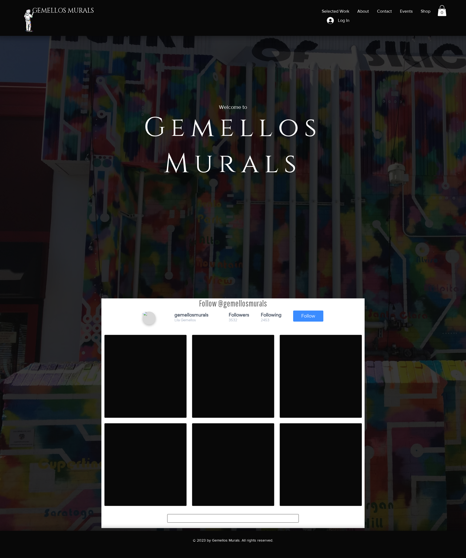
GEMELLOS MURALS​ (63, 10)
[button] (442, 10)
